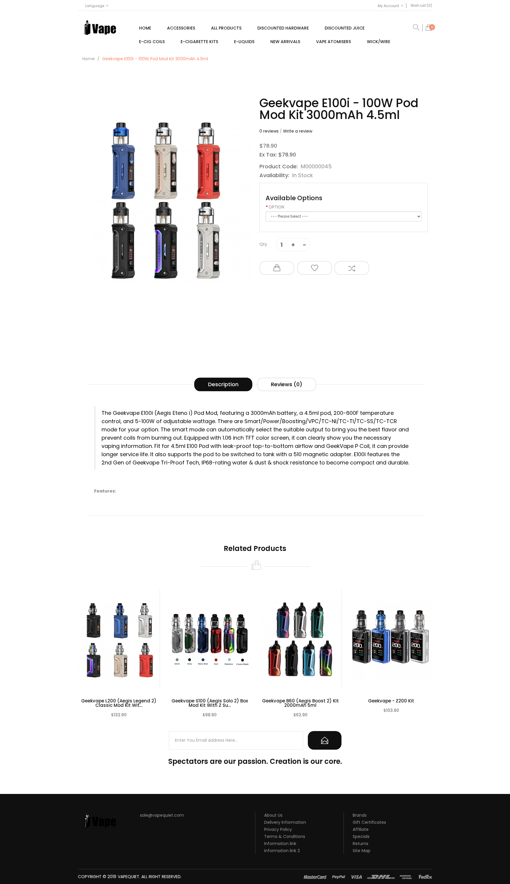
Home (88, 59)
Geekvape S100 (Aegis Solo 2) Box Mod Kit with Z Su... (209, 703)
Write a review (297, 131)
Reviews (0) (286, 384)
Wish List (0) (421, 5)
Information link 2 (282, 851)
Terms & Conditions (284, 836)
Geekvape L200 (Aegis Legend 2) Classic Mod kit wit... (118, 703)
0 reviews (269, 131)
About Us (273, 815)
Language (94, 5)
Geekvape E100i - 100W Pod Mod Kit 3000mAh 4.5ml (155, 59)
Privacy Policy (278, 829)
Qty (263, 244)
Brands (360, 815)
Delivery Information (285, 822)
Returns (360, 844)
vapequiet (128, 877)
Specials (361, 836)
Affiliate (361, 829)
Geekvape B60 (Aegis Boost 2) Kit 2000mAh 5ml (300, 703)
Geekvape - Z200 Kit (391, 701)
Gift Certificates (369, 822)
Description (223, 384)
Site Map (361, 851)
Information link (280, 844)
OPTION (276, 207)
